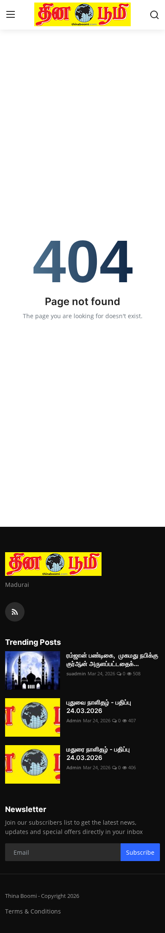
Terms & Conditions (33, 911)
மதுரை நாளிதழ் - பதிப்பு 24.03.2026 (98, 753)
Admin (73, 720)
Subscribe (140, 852)
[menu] (10, 15)
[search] (154, 15)
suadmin (76, 673)
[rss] (15, 612)
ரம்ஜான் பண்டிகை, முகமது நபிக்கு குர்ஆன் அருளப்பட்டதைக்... (112, 659)
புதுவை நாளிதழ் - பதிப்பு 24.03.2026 (98, 706)
